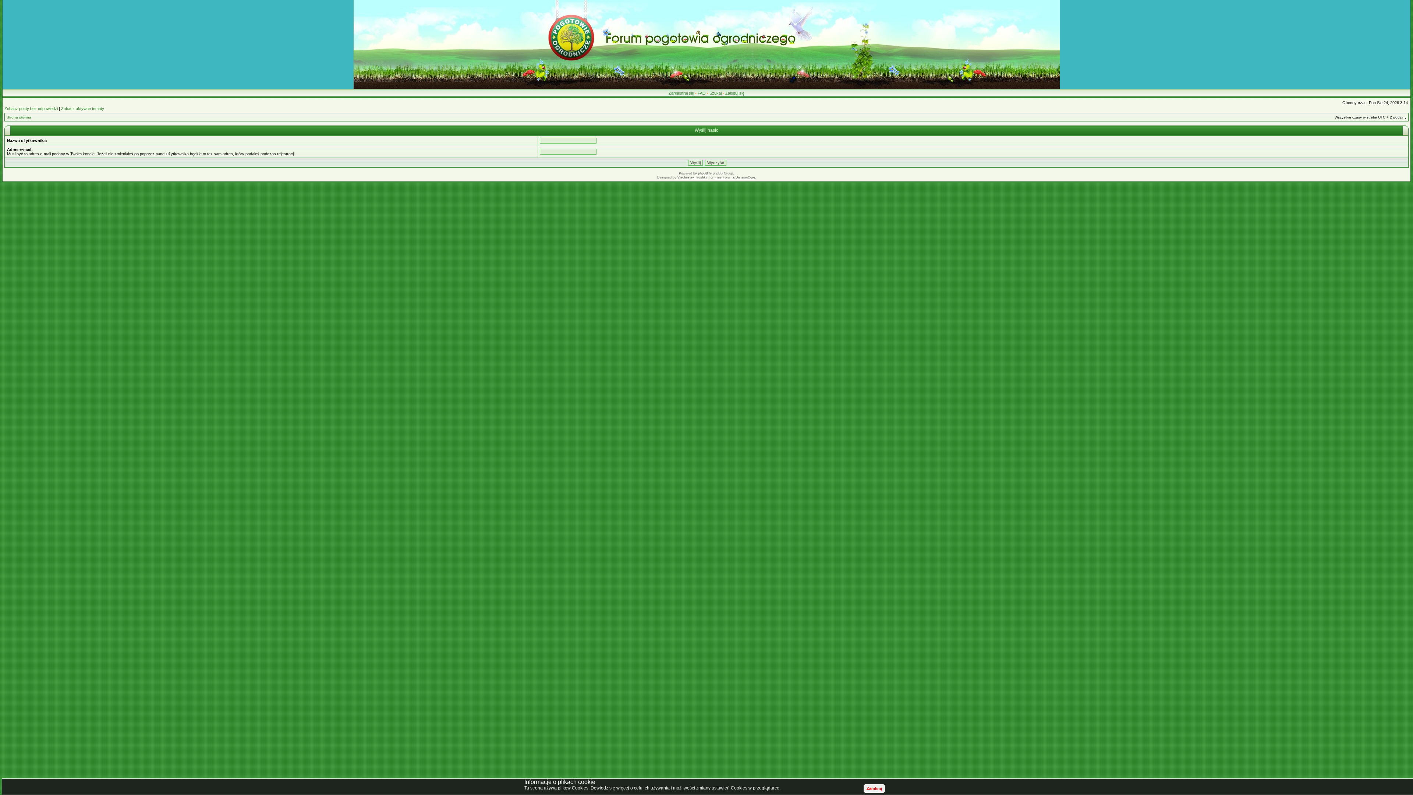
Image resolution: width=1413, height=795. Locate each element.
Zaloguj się (734, 93)
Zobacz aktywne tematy (82, 108)
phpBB (703, 173)
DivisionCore (745, 177)
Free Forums (724, 177)
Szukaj (715, 93)
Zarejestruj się (681, 93)
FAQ (702, 93)
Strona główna (19, 117)
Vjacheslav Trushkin (692, 177)
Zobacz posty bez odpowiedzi (31, 108)
